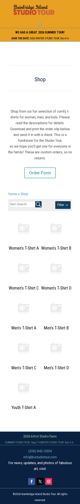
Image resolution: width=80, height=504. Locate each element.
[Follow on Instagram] (48, 481)
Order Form (40, 172)
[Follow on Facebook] (31, 481)
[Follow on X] (40, 481)
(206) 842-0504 (40, 451)
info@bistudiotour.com (40, 457)
